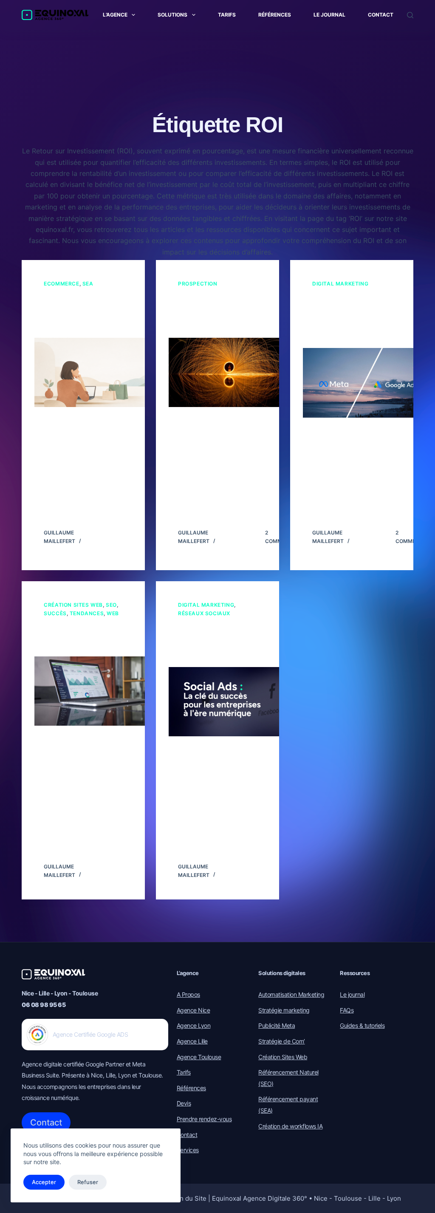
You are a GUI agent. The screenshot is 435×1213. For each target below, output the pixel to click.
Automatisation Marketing (291, 994)
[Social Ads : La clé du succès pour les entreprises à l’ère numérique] (230, 701)
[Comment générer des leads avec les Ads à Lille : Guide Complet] (230, 372)
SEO (111, 605)
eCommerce (61, 283)
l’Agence (115, 14)
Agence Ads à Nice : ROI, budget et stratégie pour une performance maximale (350, 318)
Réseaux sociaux (204, 613)
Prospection (198, 283)
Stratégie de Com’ (281, 1041)
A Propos (188, 994)
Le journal (329, 14)
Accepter (44, 1182)
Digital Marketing (340, 283)
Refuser (87, 1182)
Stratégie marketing (284, 1010)
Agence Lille (192, 1041)
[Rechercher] (410, 15)
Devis (184, 1103)
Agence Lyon (194, 1025)
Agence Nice (193, 1010)
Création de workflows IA (290, 1126)
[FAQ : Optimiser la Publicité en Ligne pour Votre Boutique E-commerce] (96, 372)
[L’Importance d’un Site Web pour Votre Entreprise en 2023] (96, 691)
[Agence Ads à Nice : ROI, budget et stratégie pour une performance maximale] (364, 382)
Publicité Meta (276, 1025)
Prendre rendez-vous (204, 1119)
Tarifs (227, 14)
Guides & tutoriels (362, 1025)
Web (113, 613)
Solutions (172, 14)
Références (274, 14)
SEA (87, 283)
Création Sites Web (73, 605)
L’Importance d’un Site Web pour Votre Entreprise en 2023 (81, 637)
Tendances (87, 613)
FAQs (346, 1010)
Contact (380, 14)
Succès (55, 613)
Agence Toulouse (199, 1056)
